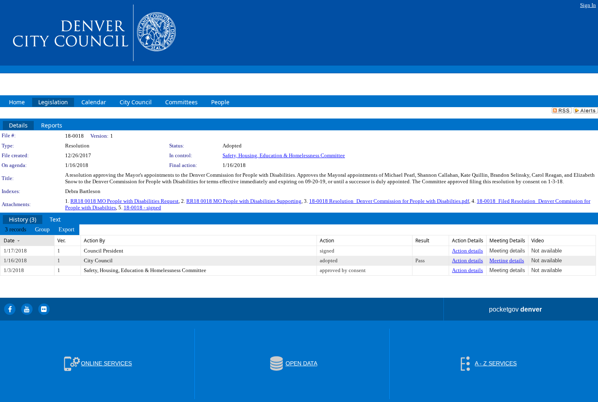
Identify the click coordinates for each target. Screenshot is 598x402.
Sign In (588, 5)
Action (327, 240)
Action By (94, 240)
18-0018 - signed (142, 207)
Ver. (61, 240)
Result (422, 240)
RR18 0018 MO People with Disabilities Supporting (243, 201)
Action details (467, 251)
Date (9, 240)
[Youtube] (27, 309)
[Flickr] (44, 309)
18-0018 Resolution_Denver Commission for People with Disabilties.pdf (389, 201)
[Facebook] (9, 309)
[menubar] (39, 229)
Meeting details (506, 260)
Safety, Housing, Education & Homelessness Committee (284, 155)
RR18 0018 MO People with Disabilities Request (124, 201)
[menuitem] (15, 230)
